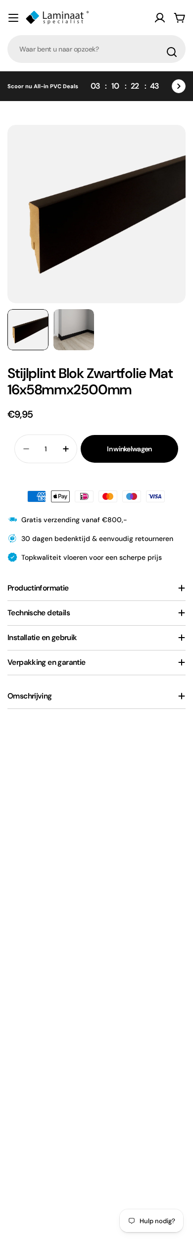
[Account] (160, 18)
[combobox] (96, 49)
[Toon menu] (13, 18)
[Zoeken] (172, 52)
